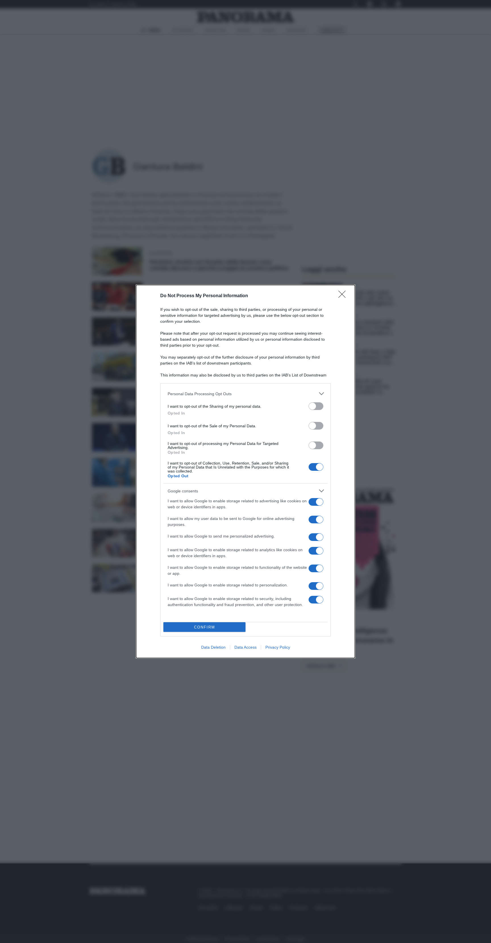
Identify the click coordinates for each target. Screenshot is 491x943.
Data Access (245, 647)
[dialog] (245, 471)
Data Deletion (213, 647)
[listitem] (245, 394)
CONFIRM (204, 627)
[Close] (343, 296)
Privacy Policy (277, 647)
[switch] (316, 406)
